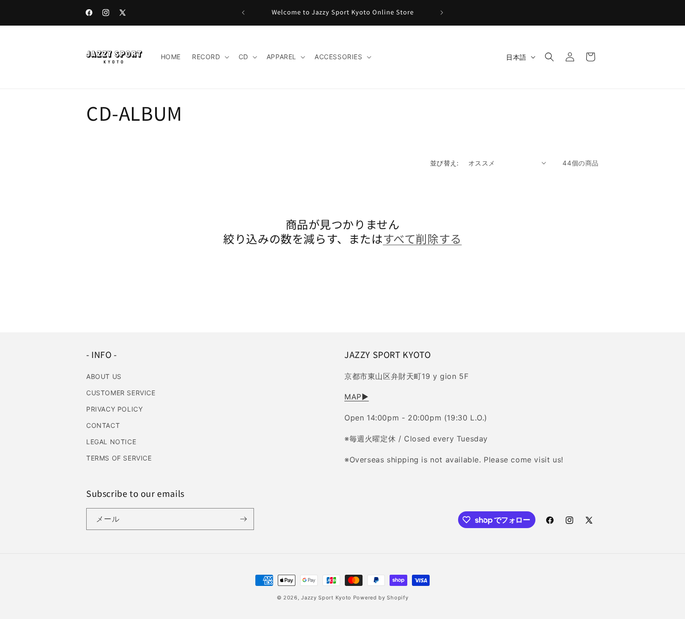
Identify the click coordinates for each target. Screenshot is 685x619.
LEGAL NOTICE (111, 442)
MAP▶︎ (356, 396)
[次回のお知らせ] (442, 12)
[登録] (243, 519)
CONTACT (103, 425)
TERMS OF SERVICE (119, 458)
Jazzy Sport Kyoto (326, 597)
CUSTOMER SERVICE (121, 393)
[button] (209, 57)
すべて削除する (422, 238)
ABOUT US (104, 376)
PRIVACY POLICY (114, 409)
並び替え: (444, 163)
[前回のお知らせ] (243, 12)
